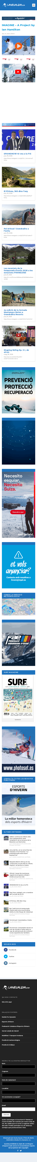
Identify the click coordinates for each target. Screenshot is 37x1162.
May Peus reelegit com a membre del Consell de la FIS (21, 893)
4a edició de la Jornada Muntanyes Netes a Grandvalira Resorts (15, 312)
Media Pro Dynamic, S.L (23, 1140)
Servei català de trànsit (10, 1031)
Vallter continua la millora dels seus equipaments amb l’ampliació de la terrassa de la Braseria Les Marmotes (20, 839)
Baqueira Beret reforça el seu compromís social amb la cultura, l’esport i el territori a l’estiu (21, 863)
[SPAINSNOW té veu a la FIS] (6, 886)
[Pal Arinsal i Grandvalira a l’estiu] (6, 921)
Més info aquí (7, 1002)
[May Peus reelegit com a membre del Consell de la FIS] (6, 893)
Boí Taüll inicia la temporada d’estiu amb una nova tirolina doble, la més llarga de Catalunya (21, 910)
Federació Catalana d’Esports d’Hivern (16, 1026)
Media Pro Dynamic (9, 1017)
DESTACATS (20, 843)
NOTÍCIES (17, 845)
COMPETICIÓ (20, 857)
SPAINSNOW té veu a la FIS (17, 154)
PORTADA (18, 868)
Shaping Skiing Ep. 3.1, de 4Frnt (16, 351)
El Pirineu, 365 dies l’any (16, 191)
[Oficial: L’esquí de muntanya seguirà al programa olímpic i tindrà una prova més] (6, 874)
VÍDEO (13, 33)
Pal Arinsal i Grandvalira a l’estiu (16, 230)
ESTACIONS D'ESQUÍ (22, 867)
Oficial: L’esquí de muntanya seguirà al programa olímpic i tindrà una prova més (19, 875)
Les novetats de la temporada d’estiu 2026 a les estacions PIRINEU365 (18, 270)
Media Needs (18, 1138)
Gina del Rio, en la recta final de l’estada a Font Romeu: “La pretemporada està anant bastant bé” (20, 852)
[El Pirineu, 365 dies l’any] (6, 902)
